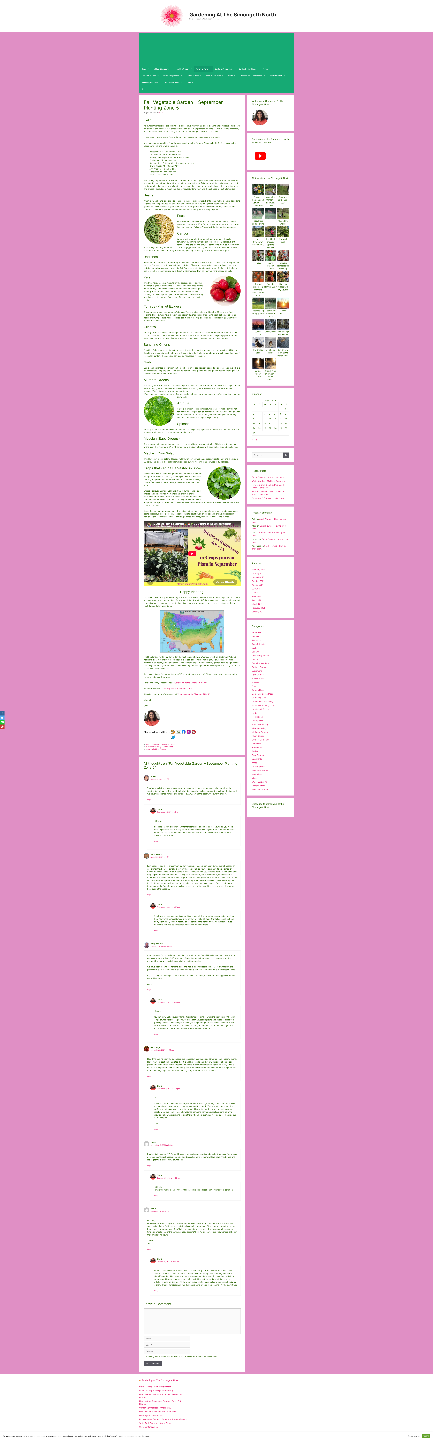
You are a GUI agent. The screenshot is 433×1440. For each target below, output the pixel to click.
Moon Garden (258, 736)
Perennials (256, 744)
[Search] (286, 455)
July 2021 (256, 589)
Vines (254, 778)
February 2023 (258, 570)
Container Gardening (223, 69)
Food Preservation (213, 76)
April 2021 (256, 600)
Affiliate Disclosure (161, 69)
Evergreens (257, 671)
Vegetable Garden (168, 744)
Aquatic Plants (258, 644)
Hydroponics (257, 721)
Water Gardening (259, 782)
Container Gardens (260, 663)
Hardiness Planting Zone (263, 705)
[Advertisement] (216, 48)
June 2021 (256, 592)
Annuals (255, 636)
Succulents (257, 759)
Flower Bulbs (258, 678)
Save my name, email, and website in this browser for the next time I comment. (182, 1356)
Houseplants (257, 717)
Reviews (255, 751)
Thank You (191, 82)
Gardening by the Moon (262, 694)
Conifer (255, 659)
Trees (254, 763)
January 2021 (258, 612)
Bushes (255, 648)
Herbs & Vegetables (171, 76)
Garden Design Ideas (247, 69)
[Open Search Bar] (142, 89)
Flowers (266, 69)
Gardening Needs (172, 82)
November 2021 (259, 577)
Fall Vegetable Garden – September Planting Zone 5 (163, 1419)
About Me (256, 633)
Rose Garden (258, 755)
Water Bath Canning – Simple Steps (159, 747)
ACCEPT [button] (426, 1436)
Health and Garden (260, 709)
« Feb (254, 440)
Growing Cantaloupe (148, 1427)
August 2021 (257, 585)
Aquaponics (257, 640)
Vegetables (257, 774)
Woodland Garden (260, 789)
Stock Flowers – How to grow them (268, 477)
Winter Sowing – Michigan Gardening (268, 481)
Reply (149, 800)
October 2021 (258, 581)
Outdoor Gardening (153, 744)
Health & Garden (182, 69)
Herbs (254, 713)
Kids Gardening (259, 728)
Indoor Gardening (260, 724)
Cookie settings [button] (414, 1436)
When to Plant (202, 69)
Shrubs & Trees (193, 76)
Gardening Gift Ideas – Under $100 (268, 498)
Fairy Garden (258, 675)
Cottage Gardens (259, 667)
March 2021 (257, 604)
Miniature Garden (260, 732)
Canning (255, 652)
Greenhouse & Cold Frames (251, 76)
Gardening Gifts (259, 698)
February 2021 (258, 608)
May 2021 (256, 596)
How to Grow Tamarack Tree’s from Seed (158, 1412)
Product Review (275, 76)
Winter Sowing (258, 786)
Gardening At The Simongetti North (232, 14)
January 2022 (258, 573)
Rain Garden (257, 747)
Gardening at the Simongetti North (190, 683)
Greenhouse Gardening (262, 701)
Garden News (258, 690)
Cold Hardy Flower (260, 656)
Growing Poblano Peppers (156, 749)
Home (144, 69)
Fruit (254, 686)
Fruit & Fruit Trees (149, 76)
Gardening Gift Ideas (150, 82)
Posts (230, 76)
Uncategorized (258, 766)
